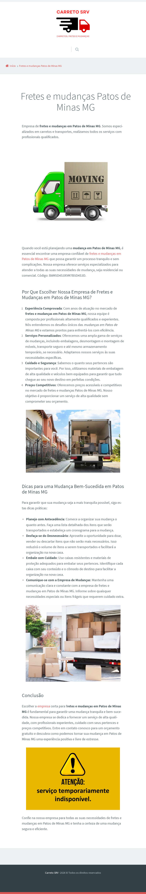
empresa (43, 706)
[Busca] (73, 45)
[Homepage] (73, 24)
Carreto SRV (51, 872)
